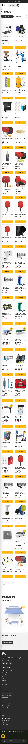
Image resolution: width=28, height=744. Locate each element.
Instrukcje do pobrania (7, 703)
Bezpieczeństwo (6, 697)
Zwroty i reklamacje (6, 676)
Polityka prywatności (7, 670)
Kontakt (19, 1)
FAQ (3, 687)
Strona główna (3, 9)
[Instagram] (7, 663)
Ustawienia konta (6, 707)
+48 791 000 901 (6, 718)
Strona (9, 583)
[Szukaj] (18, 5)
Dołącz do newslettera (7, 642)
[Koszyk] (23, 741)
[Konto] (17, 741)
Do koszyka (7, 47)
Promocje (4, 709)
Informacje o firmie (6, 693)
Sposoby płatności (6, 695)
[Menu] (24, 5)
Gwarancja (4, 678)
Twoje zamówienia (6, 705)
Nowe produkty (5, 711)
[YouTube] (10, 663)
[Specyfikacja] (11, 328)
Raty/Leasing (5, 691)
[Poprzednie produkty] (5, 583)
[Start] (5, 741)
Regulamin (14, 1)
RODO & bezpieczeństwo (6, 646)
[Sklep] (11, 741)
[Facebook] (3, 663)
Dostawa (4, 674)
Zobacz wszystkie (6, 600)
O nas (8, 1)
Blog (3, 689)
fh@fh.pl (3, 722)
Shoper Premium (14, 735)
